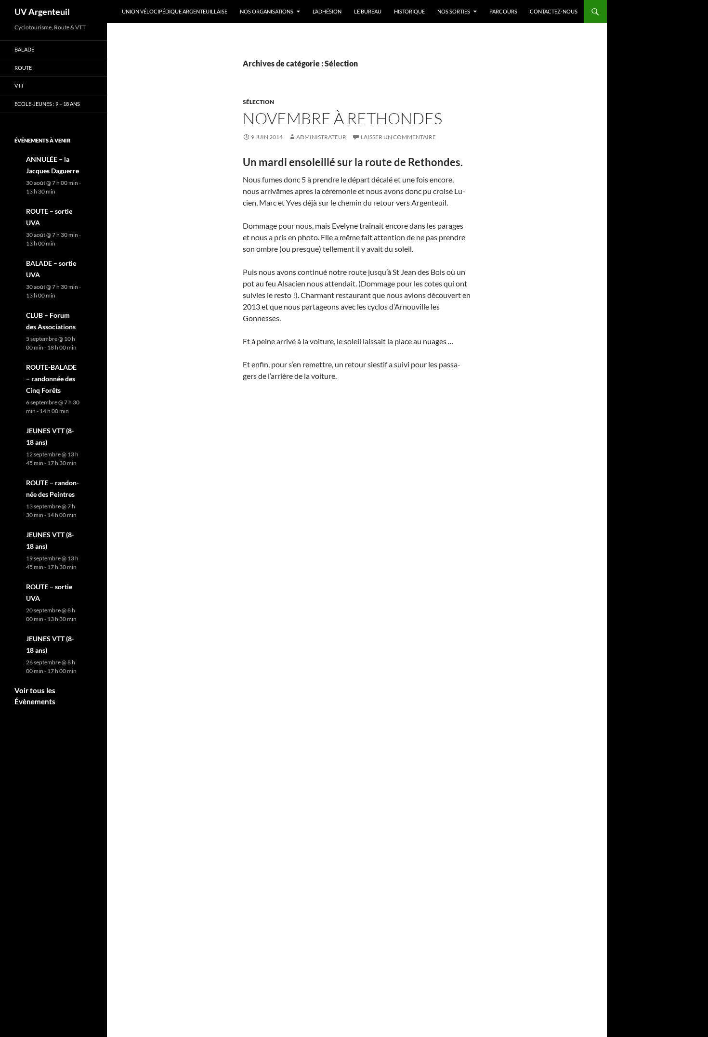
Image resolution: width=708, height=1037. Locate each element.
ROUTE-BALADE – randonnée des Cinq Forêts (51, 378)
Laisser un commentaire (398, 137)
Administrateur (321, 137)
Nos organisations (266, 11)
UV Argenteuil (42, 11)
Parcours (503, 11)
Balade (24, 49)
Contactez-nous (553, 11)
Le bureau (367, 11)
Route (23, 68)
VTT (19, 85)
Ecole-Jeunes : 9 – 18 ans (47, 104)
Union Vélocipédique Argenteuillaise (174, 11)
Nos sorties (453, 11)
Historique (409, 11)
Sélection (258, 101)
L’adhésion (327, 11)
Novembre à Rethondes (342, 118)
